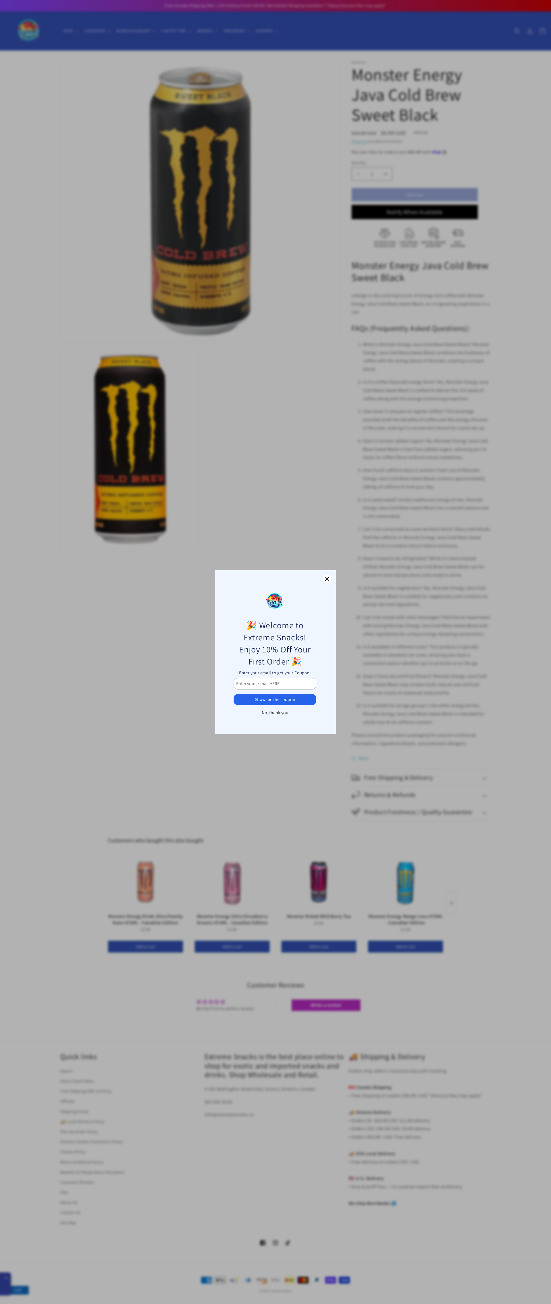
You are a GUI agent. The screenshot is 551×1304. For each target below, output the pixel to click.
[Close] (327, 579)
